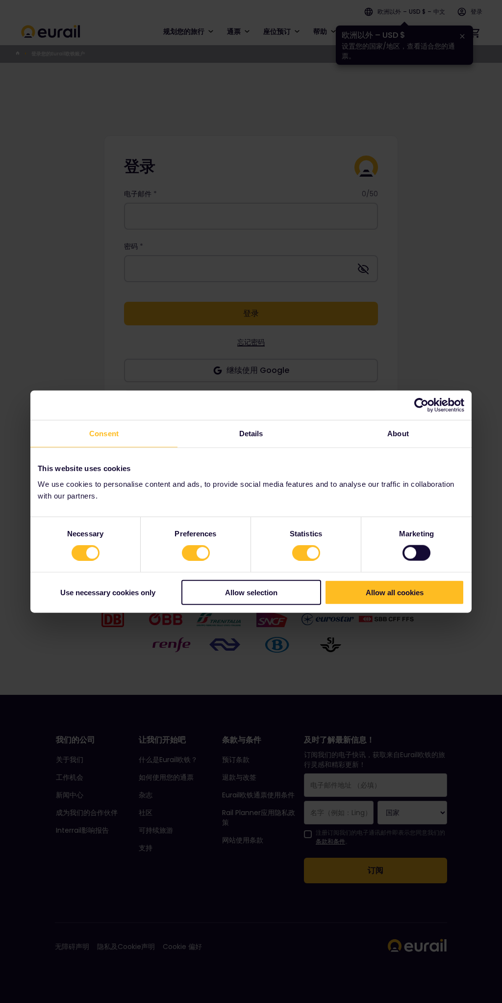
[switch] (196, 553)
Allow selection (251, 592)
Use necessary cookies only (107, 592)
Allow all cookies (395, 592)
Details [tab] (251, 433)
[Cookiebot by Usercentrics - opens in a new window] (421, 405)
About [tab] (398, 433)
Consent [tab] (104, 433)
